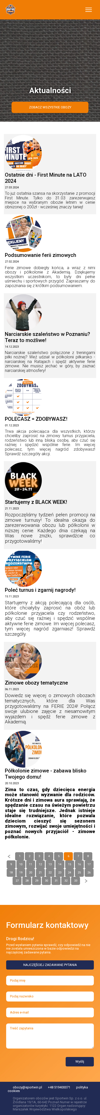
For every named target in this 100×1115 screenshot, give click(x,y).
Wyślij (79, 1061)
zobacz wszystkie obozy (50, 107)
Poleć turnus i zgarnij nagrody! (40, 590)
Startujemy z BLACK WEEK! (36, 502)
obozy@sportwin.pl (27, 1087)
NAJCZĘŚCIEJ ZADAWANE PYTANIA (50, 965)
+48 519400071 (59, 1087)
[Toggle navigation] (88, 10)
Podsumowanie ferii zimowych (40, 255)
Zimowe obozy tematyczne (36, 683)
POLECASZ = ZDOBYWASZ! (36, 419)
